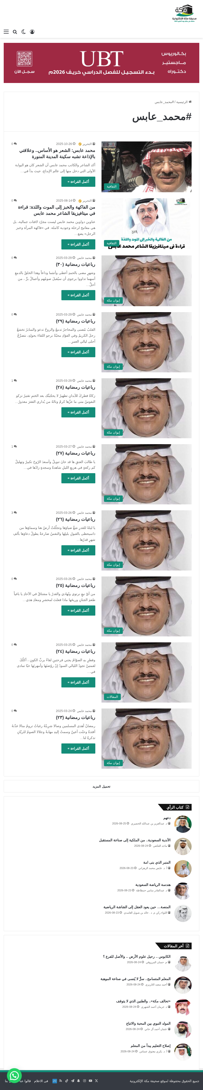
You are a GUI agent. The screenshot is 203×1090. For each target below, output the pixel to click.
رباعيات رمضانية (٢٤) (75, 651)
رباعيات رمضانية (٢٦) (75, 519)
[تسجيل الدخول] (32, 31)
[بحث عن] (14, 31)
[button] (14, 1075)
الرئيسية (182, 102)
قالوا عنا (25, 1081)
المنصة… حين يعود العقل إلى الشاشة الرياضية (137, 907)
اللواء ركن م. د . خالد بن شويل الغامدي (145, 912)
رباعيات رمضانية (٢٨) (75, 387)
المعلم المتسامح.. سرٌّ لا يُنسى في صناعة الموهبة (136, 979)
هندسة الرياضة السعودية (153, 885)
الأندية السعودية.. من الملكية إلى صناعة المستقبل (135, 840)
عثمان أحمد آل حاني (156, 1029)
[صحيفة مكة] (184, 13)
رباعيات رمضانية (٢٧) (75, 453)
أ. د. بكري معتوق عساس (153, 1051)
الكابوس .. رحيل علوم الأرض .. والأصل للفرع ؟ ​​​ (136, 956)
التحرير (87, 144)
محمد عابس (84, 258)
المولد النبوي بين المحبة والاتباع (148, 1023)
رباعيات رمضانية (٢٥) (75, 585)
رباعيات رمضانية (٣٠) (75, 264)
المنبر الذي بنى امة (157, 862)
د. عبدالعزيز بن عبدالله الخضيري (149, 823)
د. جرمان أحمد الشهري (154, 1006)
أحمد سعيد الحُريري (156, 984)
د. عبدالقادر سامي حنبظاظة (151, 890)
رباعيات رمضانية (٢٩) (75, 321)
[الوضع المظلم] (23, 31)
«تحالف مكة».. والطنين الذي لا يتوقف (143, 1001)
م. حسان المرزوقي (156, 962)
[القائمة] (6, 31)
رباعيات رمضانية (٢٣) (75, 717)
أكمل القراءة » (78, 182)
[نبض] (55, 1081)
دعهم (167, 818)
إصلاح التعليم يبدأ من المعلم (151, 1046)
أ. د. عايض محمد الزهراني (152, 868)
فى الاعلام (41, 1081)
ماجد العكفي (160, 845)
